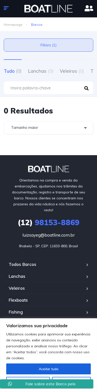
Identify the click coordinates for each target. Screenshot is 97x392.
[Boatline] (48, 9)
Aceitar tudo (48, 369)
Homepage (13, 24)
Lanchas (40, 71)
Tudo (13, 71)
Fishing (16, 312)
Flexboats (18, 300)
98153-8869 (48, 222)
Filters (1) (48, 45)
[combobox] (48, 127)
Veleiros (72, 71)
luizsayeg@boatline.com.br (48, 235)
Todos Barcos (22, 264)
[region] (48, 355)
